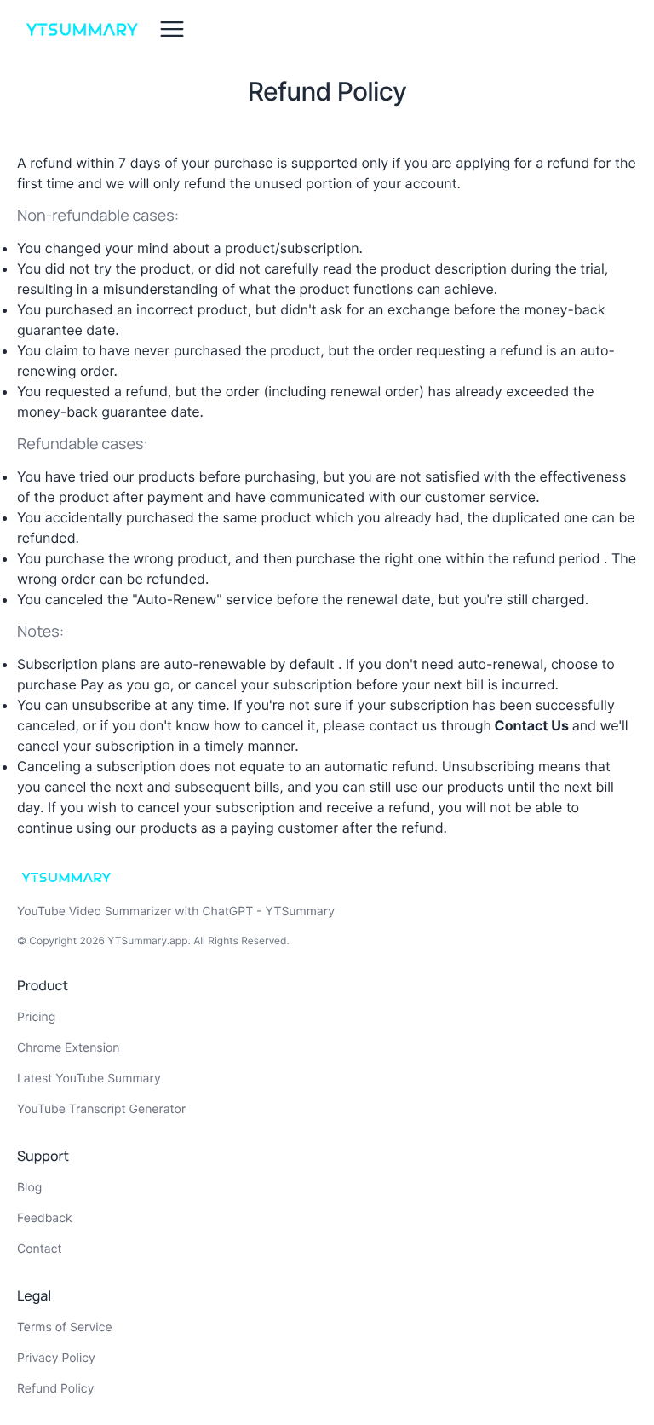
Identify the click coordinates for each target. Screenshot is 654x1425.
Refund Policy (55, 1389)
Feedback (44, 1218)
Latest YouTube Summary (89, 1078)
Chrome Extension (68, 1048)
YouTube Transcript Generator (101, 1109)
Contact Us (532, 725)
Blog (29, 1187)
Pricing (36, 1017)
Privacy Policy (56, 1358)
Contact (39, 1249)
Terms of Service (64, 1327)
